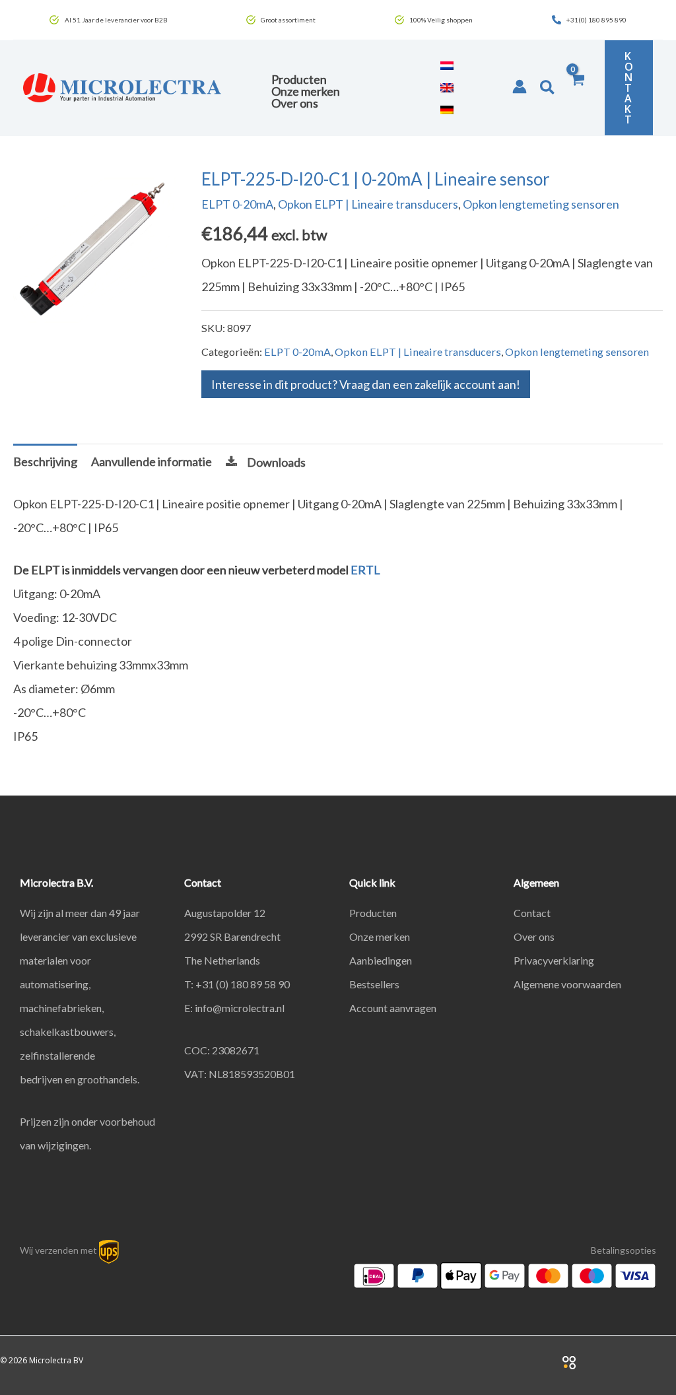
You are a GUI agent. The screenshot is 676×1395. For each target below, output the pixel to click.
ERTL (365, 569)
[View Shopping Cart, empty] (577, 88)
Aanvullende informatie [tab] (151, 461)
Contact (532, 912)
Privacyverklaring (554, 960)
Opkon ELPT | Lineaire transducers (368, 204)
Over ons (534, 936)
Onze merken (379, 936)
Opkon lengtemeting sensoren (541, 204)
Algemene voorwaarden (567, 984)
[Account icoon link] (519, 86)
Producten (373, 912)
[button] (548, 87)
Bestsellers (374, 984)
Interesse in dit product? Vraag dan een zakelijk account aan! (365, 384)
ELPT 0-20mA (237, 204)
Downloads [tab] (276, 462)
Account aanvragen (392, 1008)
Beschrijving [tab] (45, 461)
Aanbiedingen (380, 960)
